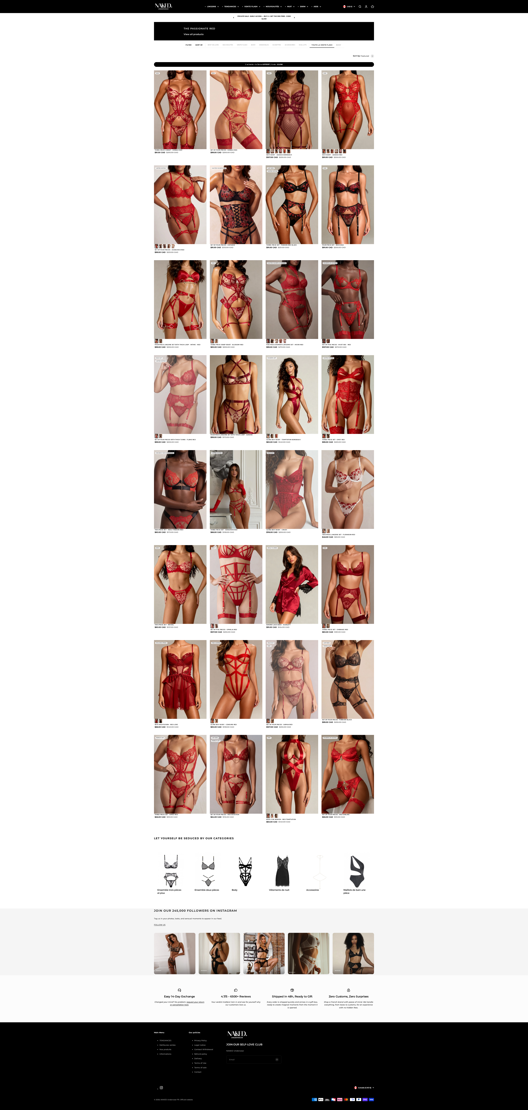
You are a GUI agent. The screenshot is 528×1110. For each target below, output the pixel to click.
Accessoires (290, 45)
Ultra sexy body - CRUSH (276, 530)
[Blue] (165, 246)
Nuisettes (277, 45)
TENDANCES (230, 6)
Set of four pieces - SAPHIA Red (279, 724)
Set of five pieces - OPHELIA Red (224, 629)
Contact (197, 1072)
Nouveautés (228, 45)
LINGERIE (211, 6)
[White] (272, 151)
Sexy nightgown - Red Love (166, 724)
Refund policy (200, 1054)
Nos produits (165, 1049)
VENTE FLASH (251, 6)
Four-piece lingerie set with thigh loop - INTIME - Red (177, 345)
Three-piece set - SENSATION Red (224, 530)
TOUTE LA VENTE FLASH (322, 45)
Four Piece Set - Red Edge (333, 245)
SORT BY (199, 45)
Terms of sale (200, 1067)
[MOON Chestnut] (280, 341)
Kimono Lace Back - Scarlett (278, 625)
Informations (165, 1054)
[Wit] (268, 151)
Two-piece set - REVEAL (164, 625)
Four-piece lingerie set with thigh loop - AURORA (231, 435)
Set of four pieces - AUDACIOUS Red (169, 250)
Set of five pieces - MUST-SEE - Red (336, 345)
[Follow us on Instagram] (161, 1088)
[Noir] (160, 721)
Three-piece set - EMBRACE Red (335, 629)
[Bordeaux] (268, 436)
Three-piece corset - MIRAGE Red (168, 150)
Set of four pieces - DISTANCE (223, 245)
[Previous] (233, 17)
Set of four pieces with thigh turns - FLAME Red (175, 440)
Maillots (302, 45)
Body (253, 45)
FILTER (189, 45)
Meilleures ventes (168, 1045)
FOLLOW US (159, 925)
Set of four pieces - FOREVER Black (337, 720)
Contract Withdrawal (203, 1049)
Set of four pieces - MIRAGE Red (224, 150)
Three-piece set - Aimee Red (166, 814)
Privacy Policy (200, 1040)
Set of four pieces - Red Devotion (225, 814)
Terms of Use (200, 1063)
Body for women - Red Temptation (281, 819)
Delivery (198, 1058)
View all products (194, 34)
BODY (338, 45)
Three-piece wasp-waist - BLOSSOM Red (227, 345)
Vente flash (242, 45)
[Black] (276, 151)
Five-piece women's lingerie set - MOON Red (284, 345)
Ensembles (264, 45)
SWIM (302, 6)
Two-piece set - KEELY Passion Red (169, 530)
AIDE (316, 6)
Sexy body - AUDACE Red (332, 155)
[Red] (156, 246)
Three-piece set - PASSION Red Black (281, 245)
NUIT (289, 6)
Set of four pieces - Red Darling (336, 814)
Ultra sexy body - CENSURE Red (224, 724)
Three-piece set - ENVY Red (333, 440)
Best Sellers (213, 45)
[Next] (294, 17)
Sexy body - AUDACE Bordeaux (279, 155)
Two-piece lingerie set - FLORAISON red (338, 534)
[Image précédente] (159, 109)
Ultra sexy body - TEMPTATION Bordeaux (283, 440)
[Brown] (169, 246)
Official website (186, 1100)
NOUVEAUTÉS (272, 6)
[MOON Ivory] (284, 341)
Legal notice (200, 1045)
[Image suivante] (201, 109)
